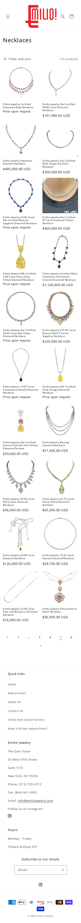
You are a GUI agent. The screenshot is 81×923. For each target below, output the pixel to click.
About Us (14, 702)
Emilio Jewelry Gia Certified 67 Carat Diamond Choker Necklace (58, 220)
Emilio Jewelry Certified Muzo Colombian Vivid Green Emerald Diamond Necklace (60, 276)
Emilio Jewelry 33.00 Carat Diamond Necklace (19, 557)
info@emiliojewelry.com (35, 801)
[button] (8, 16)
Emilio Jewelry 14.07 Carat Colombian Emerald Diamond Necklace (20, 389)
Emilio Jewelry (45, 915)
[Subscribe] (62, 869)
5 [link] (61, 637)
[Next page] (40, 645)
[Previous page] (7, 637)
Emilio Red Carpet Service (26, 720)
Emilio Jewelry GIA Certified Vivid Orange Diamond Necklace (58, 389)
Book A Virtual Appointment (27, 728)
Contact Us (15, 711)
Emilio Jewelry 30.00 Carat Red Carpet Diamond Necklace (19, 502)
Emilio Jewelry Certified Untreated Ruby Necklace (18, 106)
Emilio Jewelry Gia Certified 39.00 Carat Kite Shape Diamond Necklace (19, 333)
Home (12, 684)
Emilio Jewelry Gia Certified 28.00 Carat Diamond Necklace (58, 107)
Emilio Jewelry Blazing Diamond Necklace (55, 444)
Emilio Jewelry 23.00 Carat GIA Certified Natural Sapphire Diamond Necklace (20, 220)
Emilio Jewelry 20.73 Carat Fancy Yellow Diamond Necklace (58, 502)
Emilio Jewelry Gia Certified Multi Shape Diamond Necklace (58, 163)
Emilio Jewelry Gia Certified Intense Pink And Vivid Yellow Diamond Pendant (20, 445)
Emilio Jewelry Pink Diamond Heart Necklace (59, 610)
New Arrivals (17, 693)
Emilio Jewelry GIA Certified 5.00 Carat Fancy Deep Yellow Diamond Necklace (19, 276)
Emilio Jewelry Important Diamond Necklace (17, 162)
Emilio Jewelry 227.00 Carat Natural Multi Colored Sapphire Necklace (58, 333)
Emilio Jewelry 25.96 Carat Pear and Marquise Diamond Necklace (20, 612)
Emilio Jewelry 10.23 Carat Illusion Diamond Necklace (58, 557)
